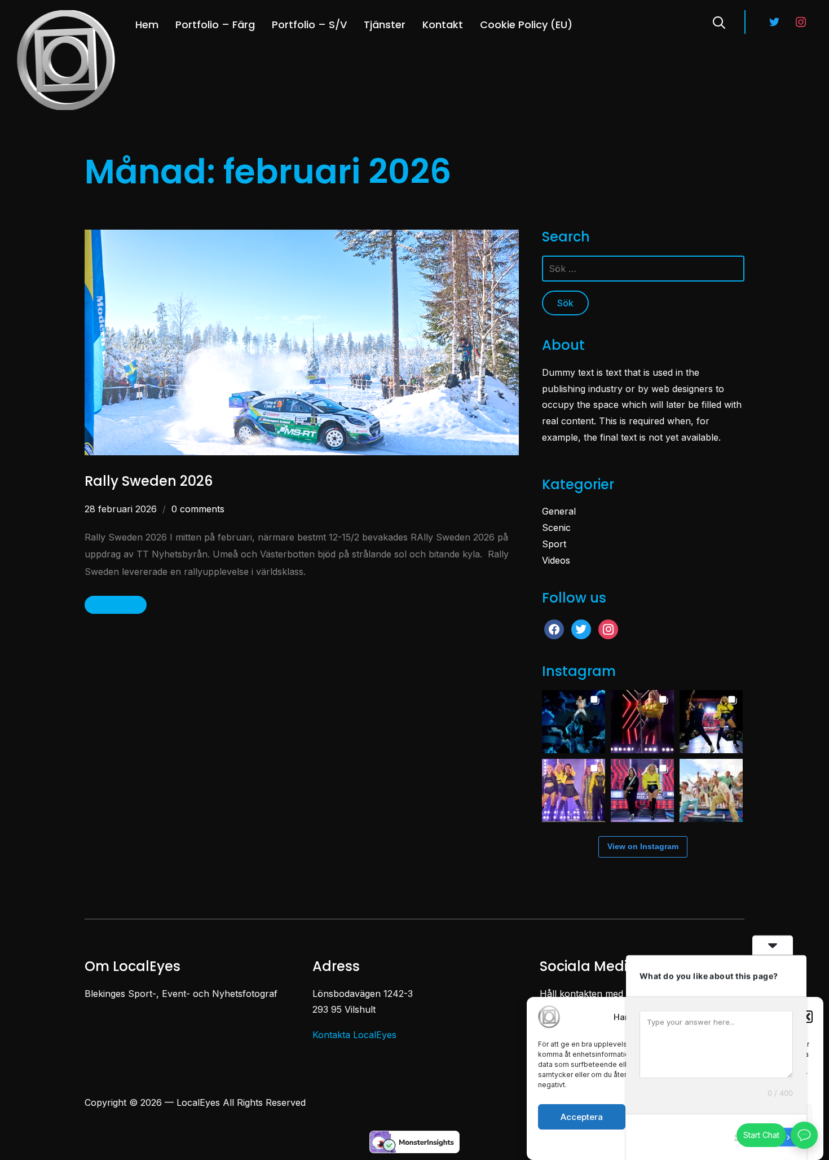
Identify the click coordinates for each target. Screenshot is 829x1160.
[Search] (719, 21)
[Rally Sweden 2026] (302, 237)
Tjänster (384, 24)
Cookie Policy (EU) (526, 24)
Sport (554, 544)
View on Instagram (642, 846)
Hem (146, 24)
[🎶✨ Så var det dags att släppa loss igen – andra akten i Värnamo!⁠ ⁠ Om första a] (642, 790)
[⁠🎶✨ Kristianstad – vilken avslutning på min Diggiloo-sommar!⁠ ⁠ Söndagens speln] (642, 721)
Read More (108, 604)
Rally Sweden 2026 (149, 481)
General (559, 511)
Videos (556, 560)
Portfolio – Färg (215, 24)
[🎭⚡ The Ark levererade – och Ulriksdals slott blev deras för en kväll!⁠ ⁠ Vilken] (573, 721)
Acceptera (582, 1116)
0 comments (197, 509)
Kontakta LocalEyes (354, 1034)
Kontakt (442, 24)
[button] (806, 1016)
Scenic (556, 527)
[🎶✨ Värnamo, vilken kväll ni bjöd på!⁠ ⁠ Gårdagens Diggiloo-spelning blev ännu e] (573, 790)
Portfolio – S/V (309, 24)
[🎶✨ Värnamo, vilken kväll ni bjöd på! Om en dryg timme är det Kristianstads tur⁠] (711, 721)
